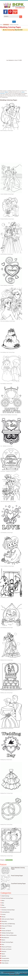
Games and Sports (6, 930)
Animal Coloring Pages (7, 898)
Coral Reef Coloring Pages (18, 883)
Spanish (4, 956)
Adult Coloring (5, 895)
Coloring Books (6, 912)
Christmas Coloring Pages (8, 909)
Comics (4, 914)
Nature (3, 939)
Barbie (6, 92)
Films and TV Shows (7, 926)
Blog (3, 905)
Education (4, 921)
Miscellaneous (6, 24)
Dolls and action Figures (8, 919)
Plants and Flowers (6, 946)
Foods (3, 928)
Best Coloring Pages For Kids (9, 972)
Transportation (5, 958)
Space (3, 953)
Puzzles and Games (6, 949)
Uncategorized (5, 960)
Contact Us (17, 974)
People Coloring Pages (7, 942)
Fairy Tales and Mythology (8, 923)
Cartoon (4, 907)
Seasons (4, 951)
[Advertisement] (14, 45)
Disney (3, 916)
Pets (3, 944)
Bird (3, 902)
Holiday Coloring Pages (7, 932)
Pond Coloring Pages (17, 875)
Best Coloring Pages (10, 29)
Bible (3, 900)
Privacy (21, 973)
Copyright (25, 973)
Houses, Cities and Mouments (9, 935)
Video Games (5, 963)
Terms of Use (11, 974)
